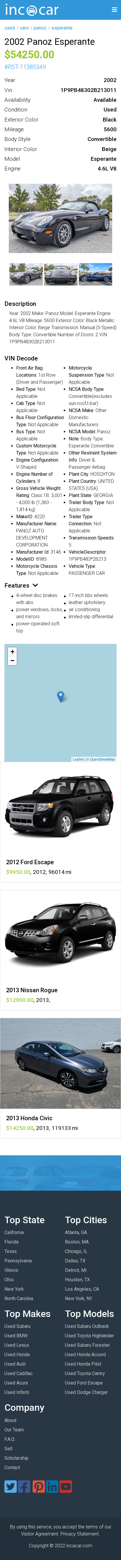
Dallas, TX (75, 1261)
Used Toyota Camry (85, 1373)
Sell (8, 1448)
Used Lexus (16, 1345)
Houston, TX (77, 1279)
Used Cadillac (18, 1373)
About (10, 1420)
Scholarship (16, 1458)
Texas (10, 1251)
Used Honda (17, 1354)
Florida (11, 1242)
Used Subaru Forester (87, 1345)
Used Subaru (17, 1326)
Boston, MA (77, 1242)
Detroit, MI (76, 1270)
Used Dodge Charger (86, 1392)
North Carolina (18, 1298)
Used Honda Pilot (83, 1364)
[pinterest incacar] (39, 1490)
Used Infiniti (16, 1392)
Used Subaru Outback (87, 1326)
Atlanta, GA (76, 1232)
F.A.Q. (9, 1439)
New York (14, 1289)
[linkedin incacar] (52, 1490)
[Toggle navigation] (114, 10)
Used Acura (16, 1383)
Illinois (11, 1270)
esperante (62, 28)
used (10, 28)
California (14, 1232)
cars (24, 28)
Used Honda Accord (85, 1354)
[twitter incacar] (10, 1490)
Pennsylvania (18, 1261)
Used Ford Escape (84, 1383)
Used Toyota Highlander (89, 1335)
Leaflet (78, 759)
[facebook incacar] (24, 1490)
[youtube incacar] (66, 1490)
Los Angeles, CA (82, 1289)
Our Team (14, 1430)
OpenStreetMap (102, 759)
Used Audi (15, 1364)
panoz (40, 28)
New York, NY (78, 1298)
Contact (12, 1467)
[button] (60, 697)
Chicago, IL (76, 1251)
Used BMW (16, 1335)
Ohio (9, 1279)
